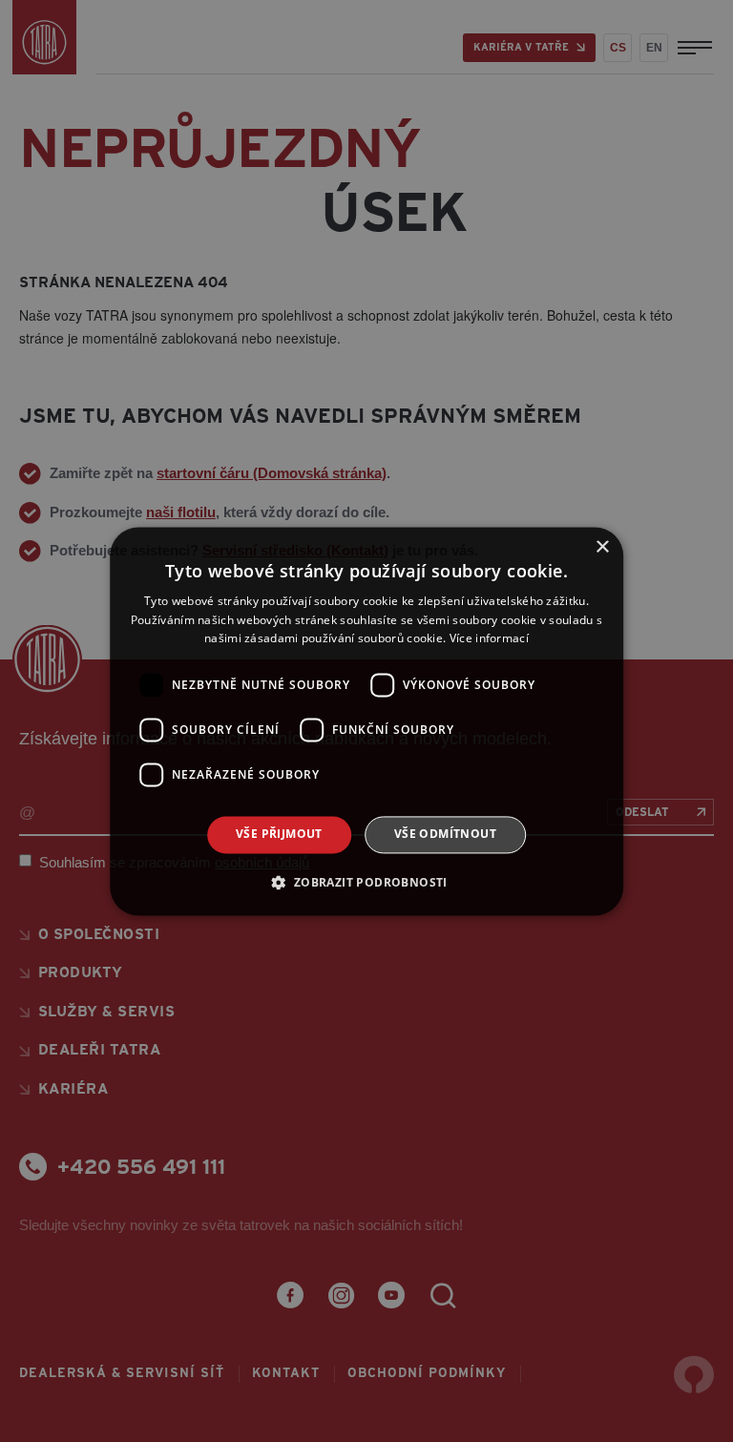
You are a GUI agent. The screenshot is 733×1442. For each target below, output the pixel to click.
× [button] (602, 547)
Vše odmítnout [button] (445, 834)
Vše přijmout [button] (279, 834)
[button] (366, 881)
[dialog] (366, 721)
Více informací (489, 639)
